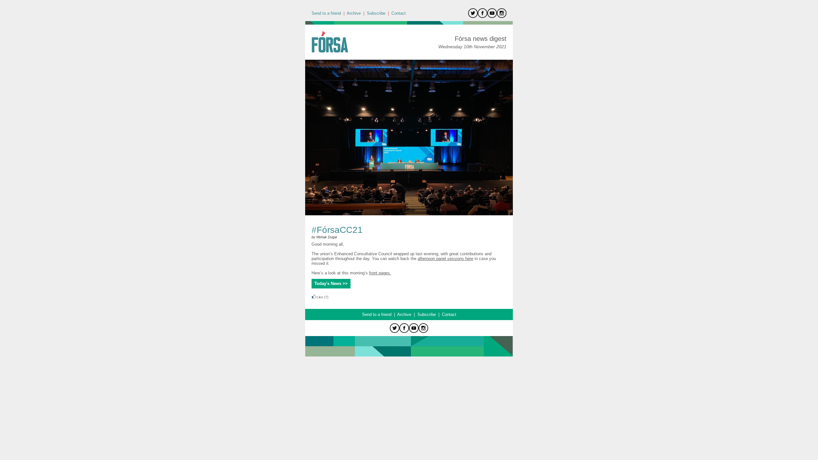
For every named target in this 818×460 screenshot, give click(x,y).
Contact (398, 13)
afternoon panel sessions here (445, 258)
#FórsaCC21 (337, 230)
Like (320, 297)
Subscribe (376, 13)
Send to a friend (326, 13)
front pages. (380, 273)
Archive (354, 13)
